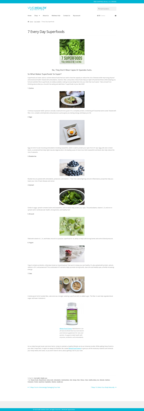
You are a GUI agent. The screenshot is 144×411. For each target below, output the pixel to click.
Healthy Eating (92, 380)
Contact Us (66, 15)
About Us (46, 15)
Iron (98, 380)
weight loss (60, 382)
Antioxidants (57, 380)
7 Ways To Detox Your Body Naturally (102, 387)
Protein (36, 382)
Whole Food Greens (66, 329)
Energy (74, 380)
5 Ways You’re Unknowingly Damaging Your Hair (45, 387)
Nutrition (107, 380)
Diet (71, 380)
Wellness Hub (56, 15)
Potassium (30, 382)
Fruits (86, 380)
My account (76, 15)
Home (29, 15)
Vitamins (54, 382)
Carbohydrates (65, 380)
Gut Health (37, 21)
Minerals (102, 380)
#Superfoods (42, 380)
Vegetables (48, 382)
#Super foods (34, 380)
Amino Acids (50, 380)
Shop (36, 15)
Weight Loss (43, 378)
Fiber (78, 380)
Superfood (41, 382)
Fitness (82, 380)
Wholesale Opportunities (68, 409)
